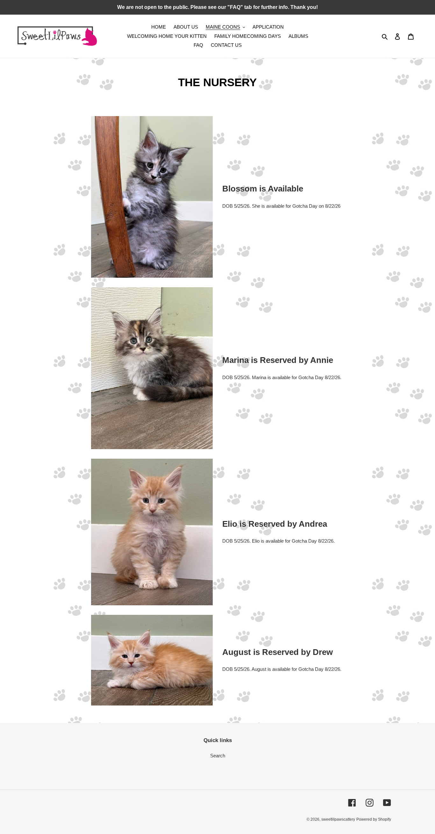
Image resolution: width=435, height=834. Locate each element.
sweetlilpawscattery (338, 819)
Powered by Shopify (373, 819)
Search (217, 755)
